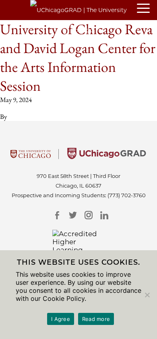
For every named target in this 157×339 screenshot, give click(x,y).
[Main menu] (147, 9)
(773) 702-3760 (126, 195)
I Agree (60, 319)
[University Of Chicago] (30, 157)
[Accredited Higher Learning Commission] (78, 246)
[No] (147, 295)
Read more (96, 319)
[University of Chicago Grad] (106, 157)
